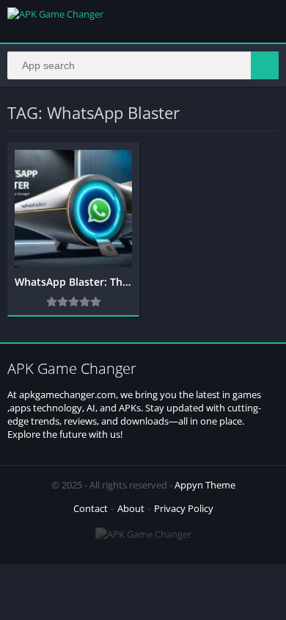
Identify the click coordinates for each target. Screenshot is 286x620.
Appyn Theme (205, 484)
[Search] (265, 65)
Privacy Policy (183, 508)
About (130, 508)
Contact (90, 508)
